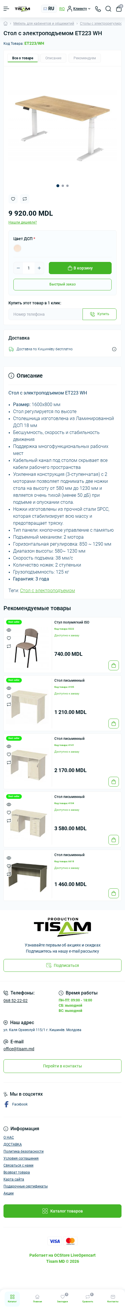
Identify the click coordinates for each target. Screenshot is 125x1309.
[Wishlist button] (13, 198)
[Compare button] (24, 198)
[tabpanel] (62, 125)
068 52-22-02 (15, 1000)
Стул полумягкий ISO (71, 622)
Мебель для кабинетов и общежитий (43, 24)
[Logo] (22, 8)
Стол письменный (69, 680)
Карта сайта (13, 1179)
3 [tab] (67, 186)
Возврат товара (16, 1172)
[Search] (108, 9)
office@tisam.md (18, 1049)
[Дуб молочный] (17, 248)
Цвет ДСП (24, 238)
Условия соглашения (21, 1158)
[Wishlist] (9, 637)
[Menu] (6, 9)
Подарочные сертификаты (25, 1186)
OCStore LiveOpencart (75, 1255)
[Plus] (39, 268)
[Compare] (9, 646)
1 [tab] (57, 185)
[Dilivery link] (114, 349)
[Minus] (18, 268)
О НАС (8, 1137)
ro (62, 8)
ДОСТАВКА (12, 1144)
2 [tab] (63, 186)
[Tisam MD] (62, 927)
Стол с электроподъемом (47, 590)
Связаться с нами (18, 1165)
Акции (8, 1193)
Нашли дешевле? (22, 222)
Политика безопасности (23, 1151)
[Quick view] (9, 629)
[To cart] (113, 665)
